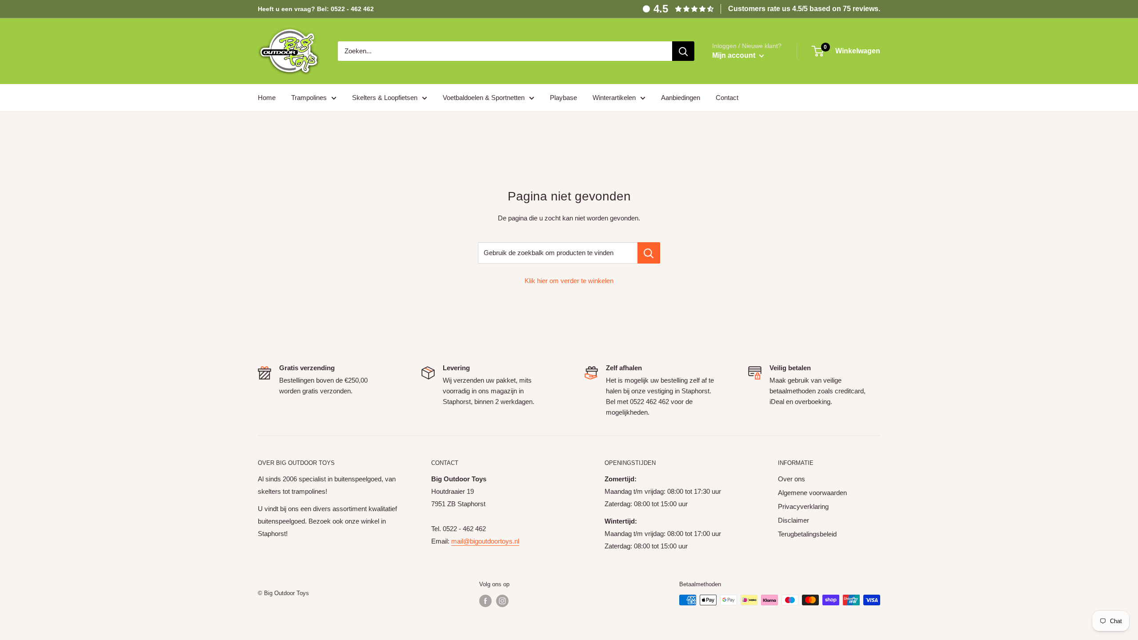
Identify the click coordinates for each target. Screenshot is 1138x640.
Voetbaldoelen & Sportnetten (484, 97)
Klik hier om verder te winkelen (569, 280)
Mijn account (734, 55)
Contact (727, 97)
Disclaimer (793, 520)
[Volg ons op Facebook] (485, 601)
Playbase (563, 97)
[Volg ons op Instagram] (502, 601)
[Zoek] (683, 51)
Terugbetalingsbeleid (807, 534)
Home (267, 97)
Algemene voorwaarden (812, 492)
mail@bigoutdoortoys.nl (485, 541)
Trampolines (309, 97)
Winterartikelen (614, 97)
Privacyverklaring (803, 506)
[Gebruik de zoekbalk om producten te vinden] (648, 253)
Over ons (791, 479)
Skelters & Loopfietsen (384, 97)
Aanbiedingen (680, 97)
